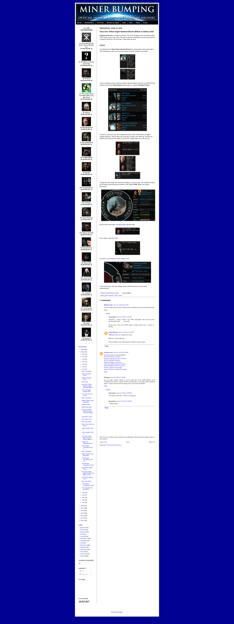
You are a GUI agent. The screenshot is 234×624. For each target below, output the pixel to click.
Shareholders (89, 23)
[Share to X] (126, 293)
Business (111, 295)
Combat (82, 536)
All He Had (85, 382)
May (83, 492)
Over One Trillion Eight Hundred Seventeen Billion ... (87, 412)
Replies (108, 313)
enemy (140, 138)
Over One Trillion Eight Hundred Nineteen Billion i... (88, 386)
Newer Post (103, 442)
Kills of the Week (86, 371)
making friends (121, 224)
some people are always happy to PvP (117, 258)
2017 (82, 508)
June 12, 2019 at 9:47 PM (121, 305)
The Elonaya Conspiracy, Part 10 (87, 459)
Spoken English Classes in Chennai (114, 365)
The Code (100, 23)
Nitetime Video (108, 305)
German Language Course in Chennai (115, 358)
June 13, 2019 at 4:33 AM (120, 352)
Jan (83, 502)
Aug (83, 364)
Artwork (82, 530)
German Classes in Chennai (112, 356)
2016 (82, 510)
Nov (83, 356)
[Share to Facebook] (128, 293)
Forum (145, 23)
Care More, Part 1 (87, 419)
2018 (82, 505)
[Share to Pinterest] (130, 293)
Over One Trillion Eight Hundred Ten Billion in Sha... (88, 473)
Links (131, 23)
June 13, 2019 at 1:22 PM (126, 332)
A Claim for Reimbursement (87, 442)
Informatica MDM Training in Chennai (115, 364)
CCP (81, 534)
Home (128, 442)
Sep (83, 361)
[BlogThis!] (125, 293)
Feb (83, 500)
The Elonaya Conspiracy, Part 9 (88, 464)
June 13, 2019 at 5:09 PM (124, 393)
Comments (84, 574)
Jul (83, 366)
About (138, 23)
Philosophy (83, 549)
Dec (83, 354)
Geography (83, 540)
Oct (83, 359)
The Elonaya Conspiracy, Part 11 (87, 447)
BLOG (79, 23)
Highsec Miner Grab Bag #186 (87, 401)
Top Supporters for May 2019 (87, 488)
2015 (82, 513)
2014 (82, 515)
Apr (83, 495)
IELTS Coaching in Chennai (112, 360)
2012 (82, 520)
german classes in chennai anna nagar (115, 369)
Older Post (152, 442)
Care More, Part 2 (87, 416)
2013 (82, 518)
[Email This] (123, 293)
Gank (124, 23)
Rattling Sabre (86, 404)
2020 (82, 349)
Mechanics (83, 545)
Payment (82, 547)
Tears (116, 295)
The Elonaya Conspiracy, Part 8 (88, 484)
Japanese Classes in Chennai (112, 362)
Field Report (83, 538)
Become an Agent (113, 23)
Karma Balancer (113, 332)
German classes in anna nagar (113, 367)
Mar (83, 497)
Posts (82, 571)
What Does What (87, 407)
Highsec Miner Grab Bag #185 (87, 454)
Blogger (120, 612)
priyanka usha (108, 352)
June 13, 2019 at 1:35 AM (124, 317)
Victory (120, 295)
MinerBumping (110, 293)
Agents (106, 295)
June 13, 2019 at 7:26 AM (118, 377)
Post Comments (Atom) (114, 445)
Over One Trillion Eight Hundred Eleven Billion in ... (88, 438)
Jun (83, 369)
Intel (81, 543)
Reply (105, 310)
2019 (82, 352)
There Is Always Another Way (86, 390)
